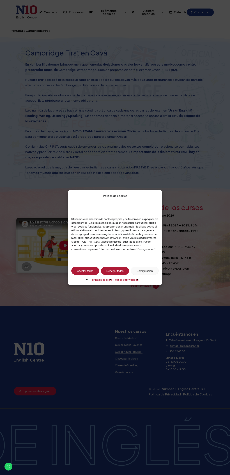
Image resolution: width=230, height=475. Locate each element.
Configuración (145, 270)
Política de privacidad (126, 279)
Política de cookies (101, 279)
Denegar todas (115, 270)
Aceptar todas (85, 270)
